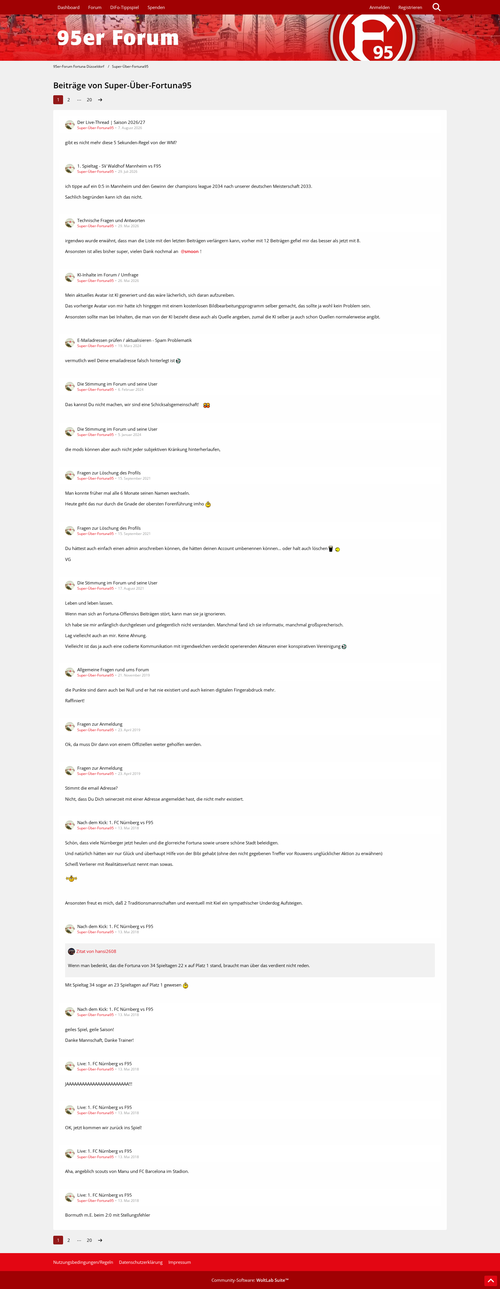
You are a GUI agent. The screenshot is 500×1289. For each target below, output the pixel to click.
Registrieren (410, 7)
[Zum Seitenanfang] (490, 1281)
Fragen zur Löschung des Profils (109, 473)
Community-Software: (250, 1280)
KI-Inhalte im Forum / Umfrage (107, 275)
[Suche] (437, 7)
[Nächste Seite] (100, 99)
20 (89, 99)
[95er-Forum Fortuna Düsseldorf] (250, 37)
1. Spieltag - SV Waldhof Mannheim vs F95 (119, 166)
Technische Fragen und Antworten (111, 220)
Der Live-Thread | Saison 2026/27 (111, 122)
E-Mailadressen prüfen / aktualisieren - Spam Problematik (134, 340)
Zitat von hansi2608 (96, 951)
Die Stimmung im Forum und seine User (117, 384)
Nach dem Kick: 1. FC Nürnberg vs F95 (115, 822)
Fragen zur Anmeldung (99, 724)
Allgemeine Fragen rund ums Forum (113, 669)
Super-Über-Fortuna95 (95, 127)
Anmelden (380, 7)
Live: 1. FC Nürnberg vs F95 (104, 1063)
